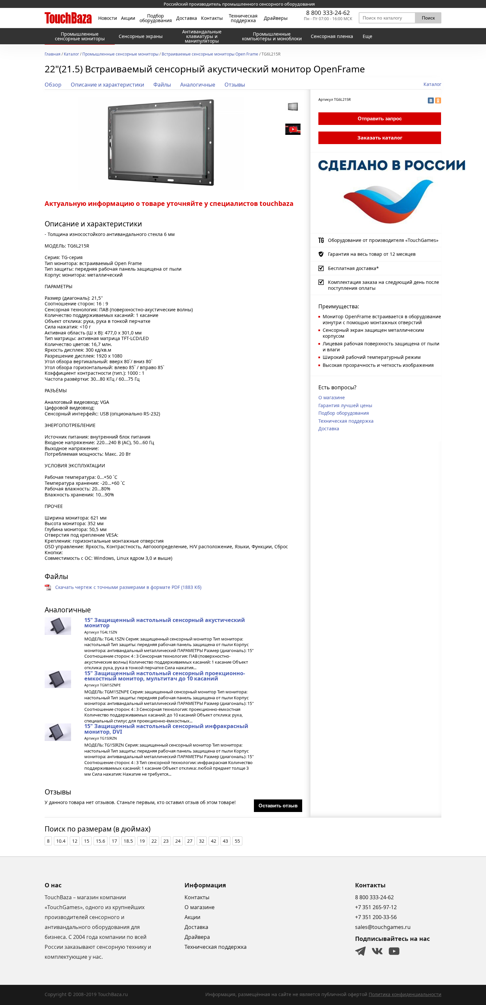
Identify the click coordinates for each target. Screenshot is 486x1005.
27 (189, 841)
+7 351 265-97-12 (376, 907)
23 (166, 841)
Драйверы (276, 18)
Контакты (212, 18)
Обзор (53, 84)
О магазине (331, 397)
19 (142, 841)
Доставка (186, 18)
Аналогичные (197, 84)
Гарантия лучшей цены (345, 405)
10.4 (60, 841)
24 (178, 841)
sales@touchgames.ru (383, 927)
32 (201, 841)
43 (225, 841)
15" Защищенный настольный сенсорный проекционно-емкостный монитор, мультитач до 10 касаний (164, 676)
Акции (128, 18)
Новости (107, 18)
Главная (53, 54)
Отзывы (234, 84)
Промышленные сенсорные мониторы (120, 54)
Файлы (162, 84)
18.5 (128, 841)
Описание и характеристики (107, 84)
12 (74, 841)
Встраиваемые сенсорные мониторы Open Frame (210, 54)
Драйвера (197, 937)
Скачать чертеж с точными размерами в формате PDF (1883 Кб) (128, 587)
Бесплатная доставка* (353, 268)
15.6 (100, 841)
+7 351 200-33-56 (376, 917)
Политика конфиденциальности (405, 994)
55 (237, 841)
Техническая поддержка (243, 18)
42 (213, 841)
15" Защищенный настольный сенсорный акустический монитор (164, 622)
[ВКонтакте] (431, 100)
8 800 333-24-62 (328, 13)
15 (86, 841)
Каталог (71, 54)
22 (154, 841)
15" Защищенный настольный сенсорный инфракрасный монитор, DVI (166, 728)
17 (114, 841)
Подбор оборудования (156, 18)
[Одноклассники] (438, 100)
